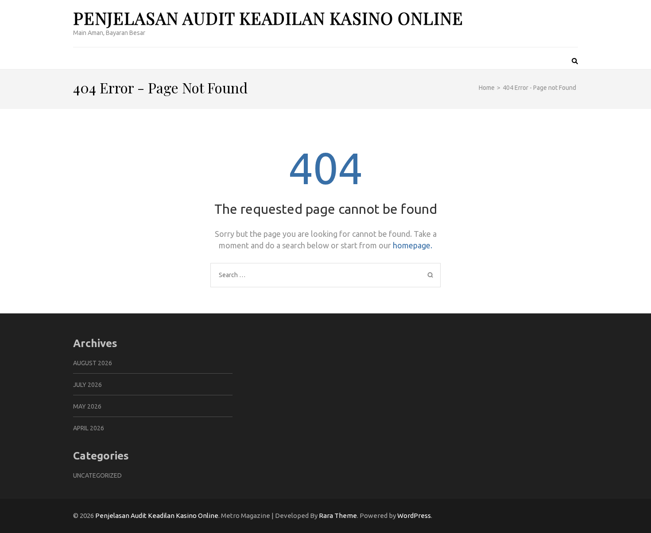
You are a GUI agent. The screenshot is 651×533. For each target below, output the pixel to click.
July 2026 (87, 384)
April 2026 (88, 428)
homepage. (412, 245)
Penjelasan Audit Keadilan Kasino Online (268, 18)
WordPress (414, 515)
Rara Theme (338, 515)
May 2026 (87, 406)
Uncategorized (97, 475)
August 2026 (92, 363)
